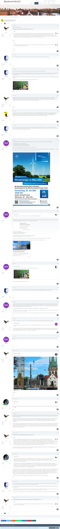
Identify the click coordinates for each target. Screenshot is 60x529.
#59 (57, 481)
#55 (57, 398)
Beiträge (3, 36)
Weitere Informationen (52, 527)
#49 (57, 263)
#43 (57, 69)
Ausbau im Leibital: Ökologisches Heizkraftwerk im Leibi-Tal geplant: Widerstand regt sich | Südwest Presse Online (30, 308)
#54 (57, 350)
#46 (57, 125)
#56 (57, 413)
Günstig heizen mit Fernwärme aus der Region (25, 224)
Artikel (2, 35)
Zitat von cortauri (17, 266)
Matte (26, 320)
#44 (57, 95)
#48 (57, 211)
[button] (3, 520)
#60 (57, 497)
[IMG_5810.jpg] (20, 85)
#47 (57, 139)
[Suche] (45, 1)
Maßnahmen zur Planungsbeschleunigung (33, 328)
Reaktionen (3, 34)
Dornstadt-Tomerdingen (33, 100)
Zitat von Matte (16, 323)
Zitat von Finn (16, 214)
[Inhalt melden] (57, 51)
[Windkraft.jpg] (31, 179)
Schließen (57, 527)
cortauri (43, 329)
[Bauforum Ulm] (14, 1)
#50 (57, 287)
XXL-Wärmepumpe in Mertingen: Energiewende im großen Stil (19, 251)
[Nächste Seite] (8, 23)
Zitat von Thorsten (17, 353)
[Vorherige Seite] (1, 23)
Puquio (6, 21)
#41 (57, 25)
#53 (57, 336)
